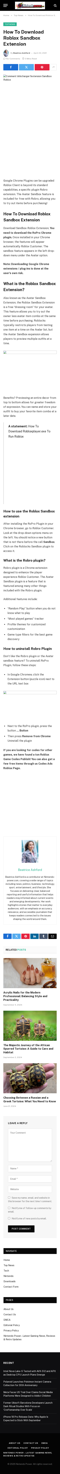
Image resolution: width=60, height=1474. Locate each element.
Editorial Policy (12, 1325)
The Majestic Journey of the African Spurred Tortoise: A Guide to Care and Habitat (28, 1049)
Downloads (10, 1281)
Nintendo (9, 1276)
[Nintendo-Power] (30, 5)
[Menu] (5, 5)
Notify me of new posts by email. (29, 1218)
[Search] (55, 5)
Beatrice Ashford (21, 53)
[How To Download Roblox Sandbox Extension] (30, 92)
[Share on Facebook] (10, 67)
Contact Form (11, 1286)
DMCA (7, 1320)
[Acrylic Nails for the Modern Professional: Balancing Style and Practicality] (30, 973)
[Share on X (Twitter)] (26, 67)
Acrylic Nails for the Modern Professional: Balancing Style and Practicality (25, 996)
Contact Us (10, 1314)
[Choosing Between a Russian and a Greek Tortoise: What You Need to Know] (30, 1078)
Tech (6, 1270)
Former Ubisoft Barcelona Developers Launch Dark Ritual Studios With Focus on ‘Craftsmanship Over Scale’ (27, 1406)
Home (7, 1260)
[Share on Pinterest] (42, 67)
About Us (9, 1309)
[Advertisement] (30, 147)
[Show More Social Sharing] (53, 67)
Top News (10, 24)
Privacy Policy (11, 1330)
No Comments (13, 59)
